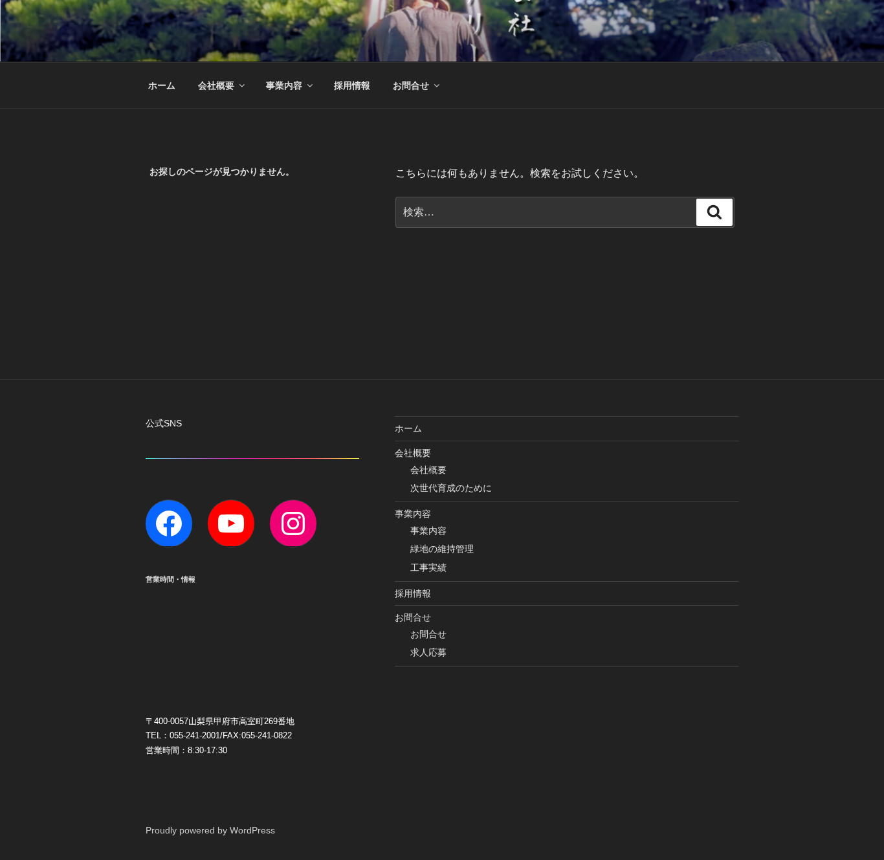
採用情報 (352, 85)
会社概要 (216, 85)
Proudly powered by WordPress (210, 830)
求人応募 (428, 652)
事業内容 (284, 85)
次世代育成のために (451, 488)
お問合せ (411, 85)
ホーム (161, 85)
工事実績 (428, 567)
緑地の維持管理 (442, 549)
